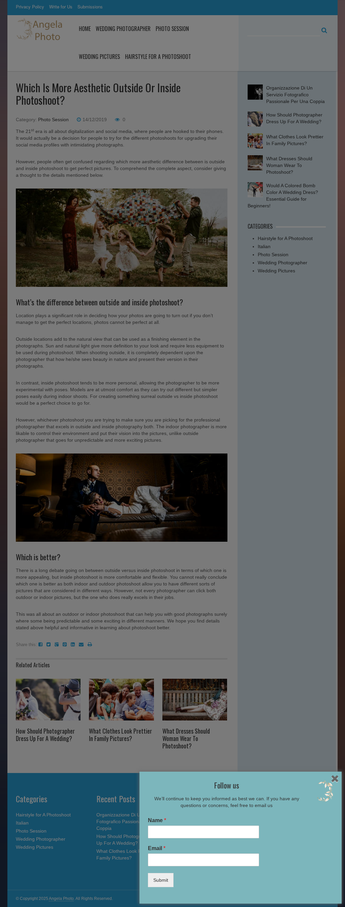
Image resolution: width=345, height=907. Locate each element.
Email (156, 848)
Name (157, 820)
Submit (160, 880)
